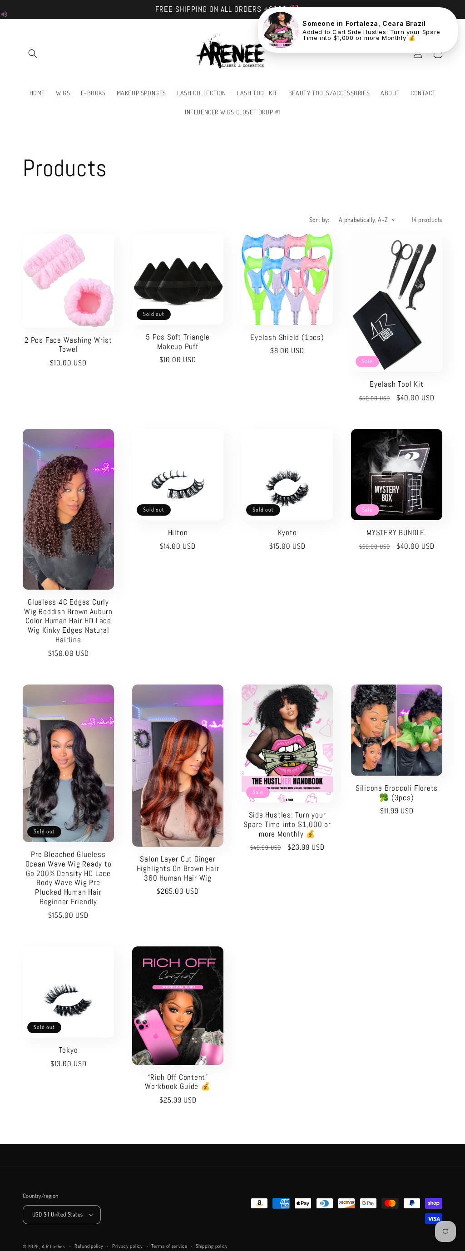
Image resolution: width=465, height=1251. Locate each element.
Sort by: (319, 219)
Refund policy (89, 1246)
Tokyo (68, 1050)
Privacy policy (127, 1246)
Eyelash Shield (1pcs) (287, 337)
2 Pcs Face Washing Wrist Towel (68, 345)
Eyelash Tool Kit (396, 384)
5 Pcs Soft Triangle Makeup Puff (178, 341)
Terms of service (169, 1246)
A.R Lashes (54, 1246)
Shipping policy (212, 1246)
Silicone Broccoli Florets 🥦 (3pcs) (397, 793)
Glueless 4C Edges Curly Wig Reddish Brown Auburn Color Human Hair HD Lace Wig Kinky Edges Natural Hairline (68, 621)
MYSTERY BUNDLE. (396, 532)
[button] (33, 54)
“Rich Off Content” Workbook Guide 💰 (177, 1082)
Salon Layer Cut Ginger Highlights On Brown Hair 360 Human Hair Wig (178, 868)
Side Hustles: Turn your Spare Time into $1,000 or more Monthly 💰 (287, 824)
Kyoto (287, 532)
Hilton (178, 532)
